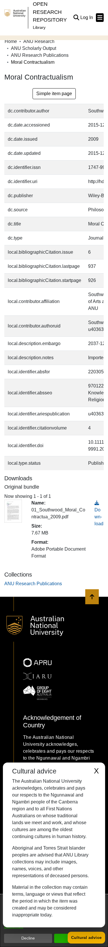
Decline (28, 938)
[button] (76, 17)
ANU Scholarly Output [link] (33, 48)
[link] (33, 583)
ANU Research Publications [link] (40, 55)
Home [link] (11, 41)
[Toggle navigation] (100, 17)
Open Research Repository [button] (50, 12)
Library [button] (39, 27)
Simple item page (54, 93)
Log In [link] (87, 17)
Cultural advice (86, 937)
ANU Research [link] (38, 41)
